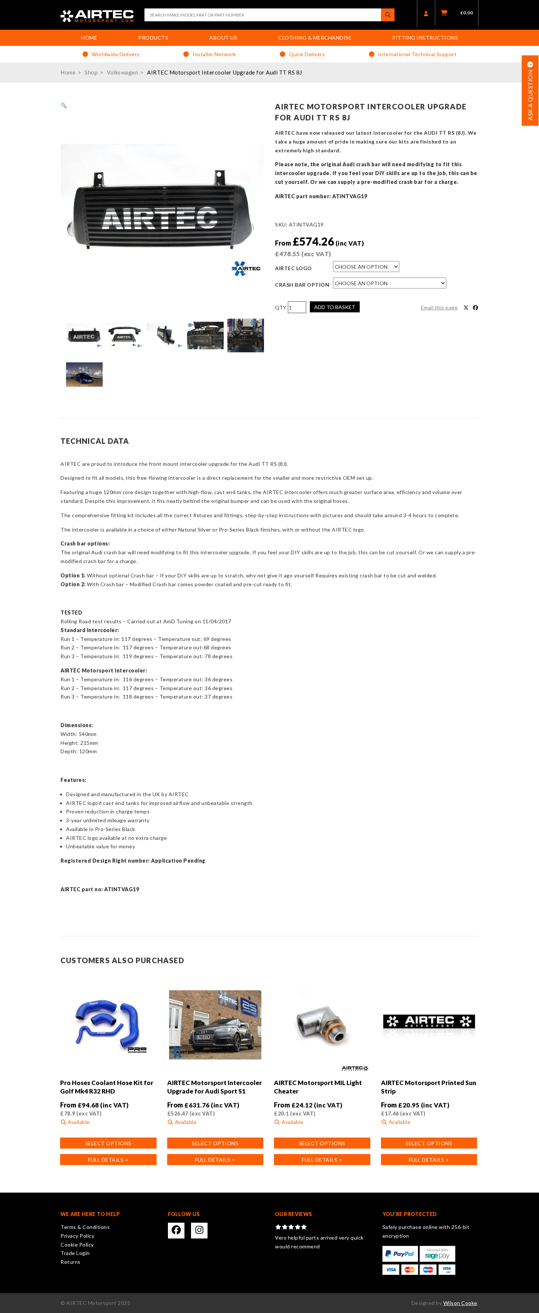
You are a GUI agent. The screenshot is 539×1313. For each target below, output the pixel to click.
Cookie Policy (77, 1244)
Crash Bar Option (302, 285)
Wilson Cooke (460, 1303)
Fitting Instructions (425, 38)
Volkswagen (122, 72)
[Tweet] (466, 307)
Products (153, 38)
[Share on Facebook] (475, 307)
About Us (223, 38)
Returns (70, 1262)
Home (89, 38)
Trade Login (75, 1253)
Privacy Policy (77, 1236)
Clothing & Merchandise (315, 38)
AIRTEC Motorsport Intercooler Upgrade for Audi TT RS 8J (224, 72)
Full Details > (108, 1160)
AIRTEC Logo (293, 268)
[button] (63, 105)
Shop (91, 72)
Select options (108, 1143)
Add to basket (334, 307)
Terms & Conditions (85, 1227)
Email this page (439, 307)
